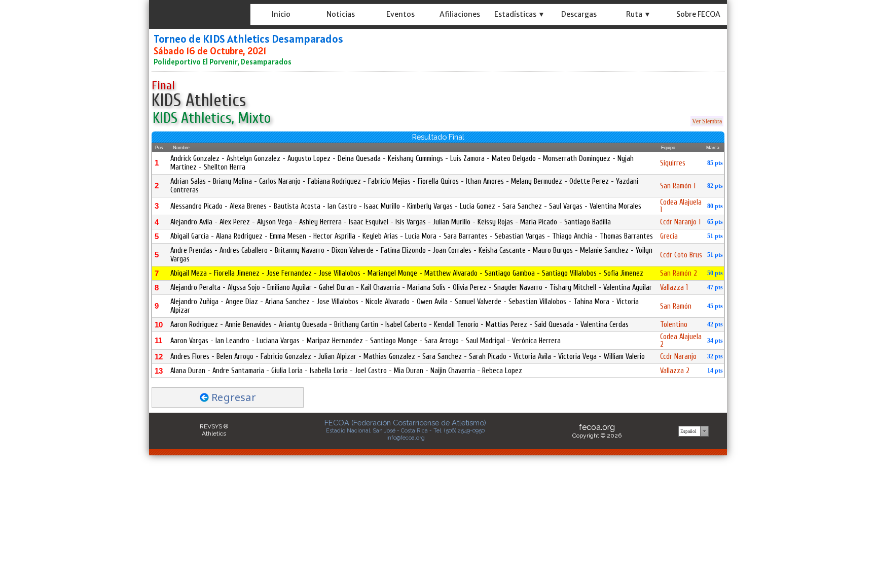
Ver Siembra (707, 121)
